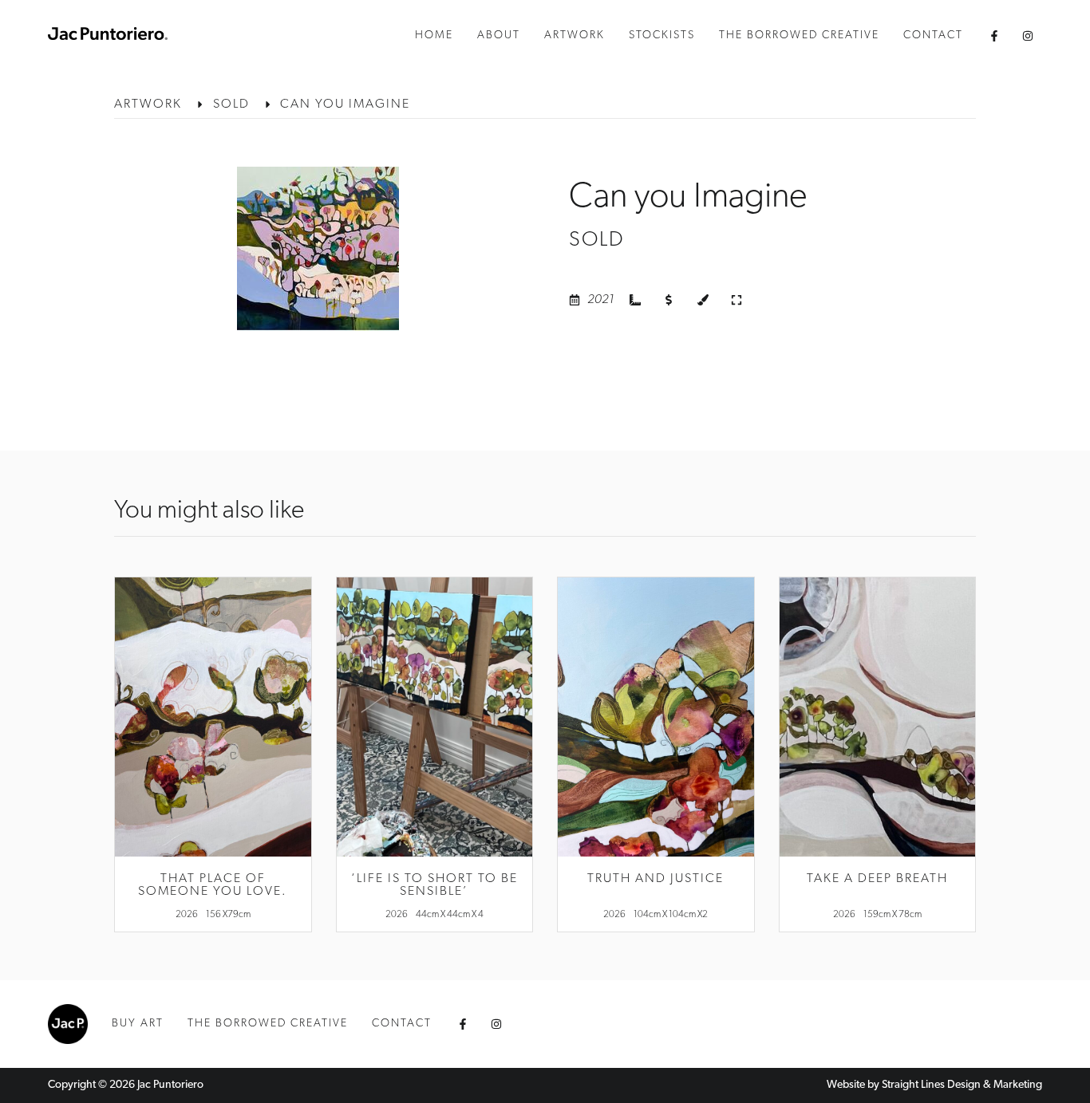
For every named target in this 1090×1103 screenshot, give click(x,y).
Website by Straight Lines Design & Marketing (934, 1085)
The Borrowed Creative (799, 35)
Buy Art (138, 1024)
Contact (933, 35)
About (498, 35)
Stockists (662, 35)
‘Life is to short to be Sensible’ (434, 885)
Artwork (574, 35)
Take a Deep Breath (877, 879)
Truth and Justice (655, 879)
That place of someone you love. (212, 885)
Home (434, 35)
